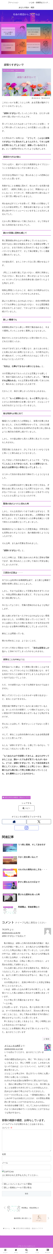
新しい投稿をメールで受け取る (18, 1187)
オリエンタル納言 (12, 1046)
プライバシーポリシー (26, 1246)
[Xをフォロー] (39, 821)
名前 (4, 1154)
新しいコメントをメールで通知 (18, 1184)
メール (5, 1163)
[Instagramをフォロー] (26, 827)
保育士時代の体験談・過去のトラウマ (17, 797)
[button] (26, 808)
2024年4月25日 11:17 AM (13, 1049)
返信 (47, 1039)
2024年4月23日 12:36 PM (11, 933)
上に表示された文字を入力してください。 (20, 1175)
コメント (7, 1128)
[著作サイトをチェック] (14, 821)
